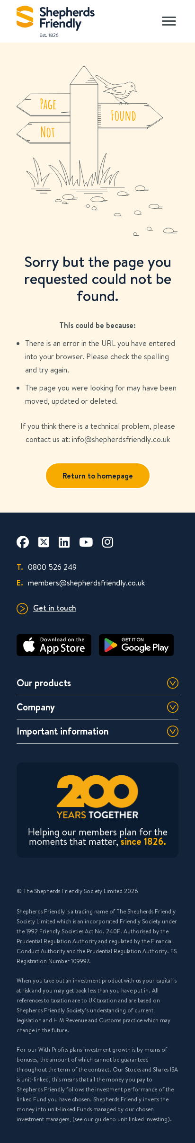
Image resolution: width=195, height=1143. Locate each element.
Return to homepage (97, 475)
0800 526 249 (47, 567)
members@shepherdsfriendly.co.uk (81, 582)
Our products (44, 682)
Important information (62, 731)
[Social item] (23, 542)
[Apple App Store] (54, 645)
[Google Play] (136, 645)
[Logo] (56, 19)
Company (36, 706)
